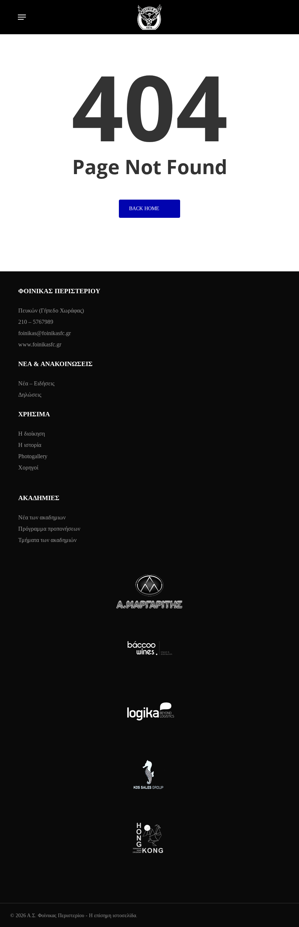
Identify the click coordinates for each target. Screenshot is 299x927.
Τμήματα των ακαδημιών (47, 540)
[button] (22, 17)
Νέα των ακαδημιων (42, 517)
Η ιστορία (29, 445)
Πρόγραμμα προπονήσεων (49, 529)
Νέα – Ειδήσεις (36, 383)
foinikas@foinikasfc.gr (44, 333)
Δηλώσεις (29, 395)
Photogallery (32, 456)
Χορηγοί (28, 467)
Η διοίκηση (31, 434)
